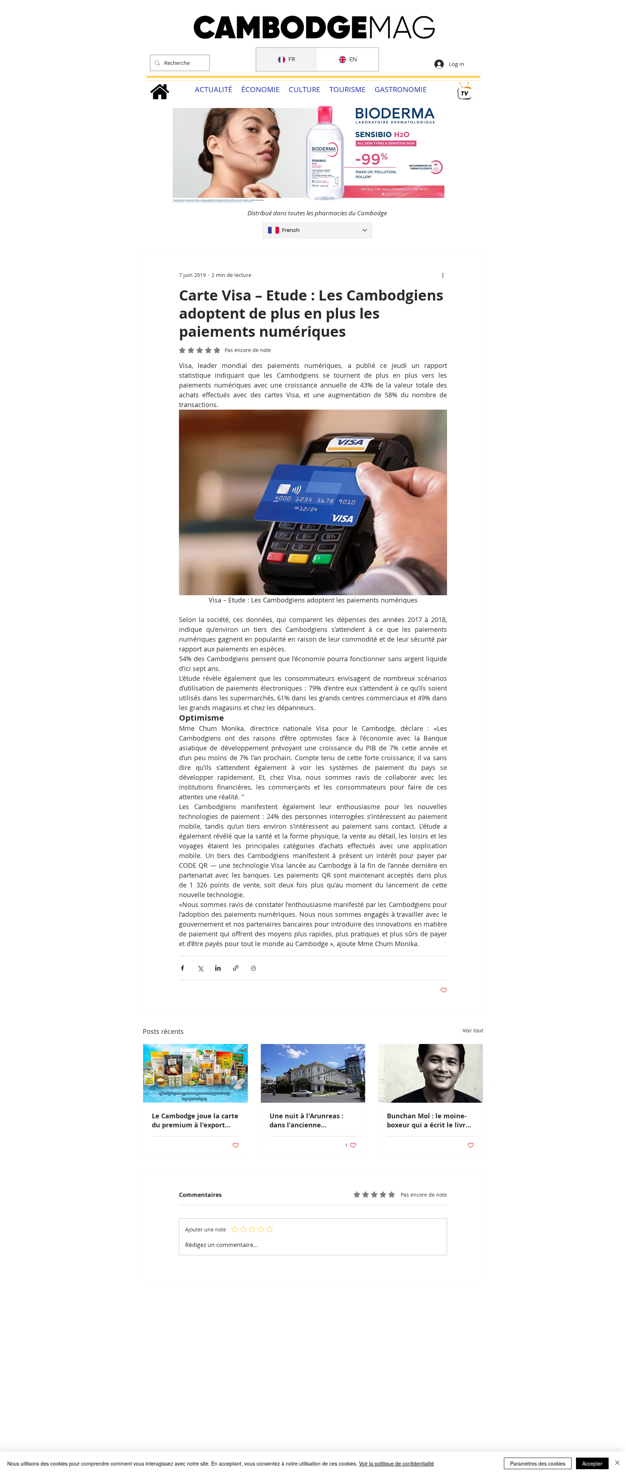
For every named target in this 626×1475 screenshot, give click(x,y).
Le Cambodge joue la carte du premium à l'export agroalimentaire (195, 1120)
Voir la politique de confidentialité (396, 1463)
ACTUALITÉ (213, 89)
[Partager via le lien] (235, 968)
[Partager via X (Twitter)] (200, 968)
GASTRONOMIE (401, 89)
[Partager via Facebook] (182, 968)
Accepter (592, 1463)
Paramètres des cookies (538, 1463)
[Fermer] (617, 1463)
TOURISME (347, 89)
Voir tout (473, 1030)
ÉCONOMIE (260, 89)
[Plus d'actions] (442, 275)
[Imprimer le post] (253, 968)
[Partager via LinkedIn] (217, 968)
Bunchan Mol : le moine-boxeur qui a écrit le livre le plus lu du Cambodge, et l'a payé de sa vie (430, 1120)
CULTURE (304, 89)
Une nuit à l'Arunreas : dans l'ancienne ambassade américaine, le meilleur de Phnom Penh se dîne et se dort (312, 1120)
